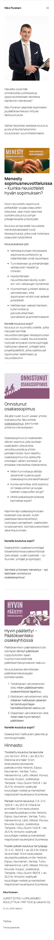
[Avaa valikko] (48, 8)
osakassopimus (14, 423)
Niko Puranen (12, 8)
